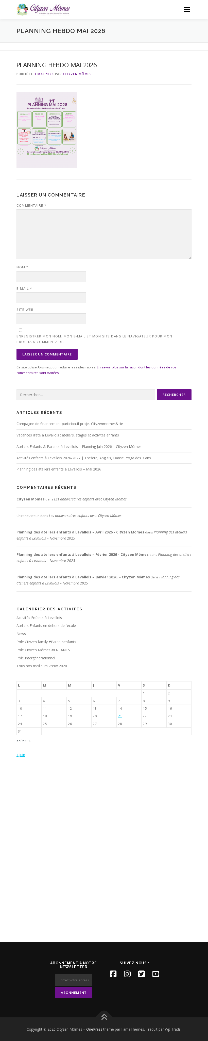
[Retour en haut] (104, 1017)
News (21, 633)
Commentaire (31, 205)
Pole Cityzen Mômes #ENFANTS (43, 649)
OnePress (94, 1029)
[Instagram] (127, 974)
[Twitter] (141, 974)
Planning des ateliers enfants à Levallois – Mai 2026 (58, 469)
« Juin (20, 754)
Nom (22, 267)
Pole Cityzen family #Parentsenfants (46, 641)
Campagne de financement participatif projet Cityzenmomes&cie (69, 423)
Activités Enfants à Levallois (39, 617)
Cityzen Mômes (77, 74)
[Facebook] (113, 974)
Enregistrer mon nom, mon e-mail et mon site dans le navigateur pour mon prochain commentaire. (94, 339)
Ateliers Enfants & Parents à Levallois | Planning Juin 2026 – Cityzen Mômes (79, 446)
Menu (187, 9)
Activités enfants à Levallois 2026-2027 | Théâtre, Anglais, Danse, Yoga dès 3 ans (83, 458)
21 (120, 715)
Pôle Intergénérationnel (35, 658)
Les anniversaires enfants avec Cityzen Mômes (90, 499)
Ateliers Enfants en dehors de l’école (46, 625)
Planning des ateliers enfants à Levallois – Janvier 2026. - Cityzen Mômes (83, 577)
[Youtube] (156, 974)
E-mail (24, 288)
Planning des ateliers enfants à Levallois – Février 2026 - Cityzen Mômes (82, 554)
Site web (24, 309)
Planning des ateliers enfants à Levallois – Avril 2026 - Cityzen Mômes (80, 532)
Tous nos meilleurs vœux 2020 (41, 665)
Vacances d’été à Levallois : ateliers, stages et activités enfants (67, 435)
